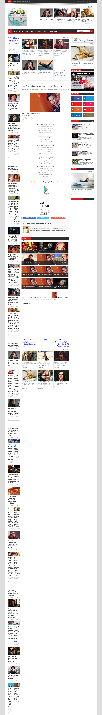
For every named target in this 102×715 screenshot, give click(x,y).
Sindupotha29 (56, 89)
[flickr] (84, 1)
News (31, 31)
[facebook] (75, 1)
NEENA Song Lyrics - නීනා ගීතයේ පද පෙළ (21, 1)
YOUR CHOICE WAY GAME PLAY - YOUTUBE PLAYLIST (13, 42)
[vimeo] (81, 1)
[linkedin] (89, 1)
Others (26, 31)
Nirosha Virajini (50, 89)
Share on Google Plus (59, 217)
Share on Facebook (30, 217)
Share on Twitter (44, 217)
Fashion (21, 31)
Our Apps (45, 31)
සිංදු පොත (23, 90)
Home (10, 31)
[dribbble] (86, 1)
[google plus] (92, 1)
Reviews (15, 31)
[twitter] (78, 1)
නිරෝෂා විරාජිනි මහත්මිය (64, 89)
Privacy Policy (53, 31)
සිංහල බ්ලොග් (38, 31)
